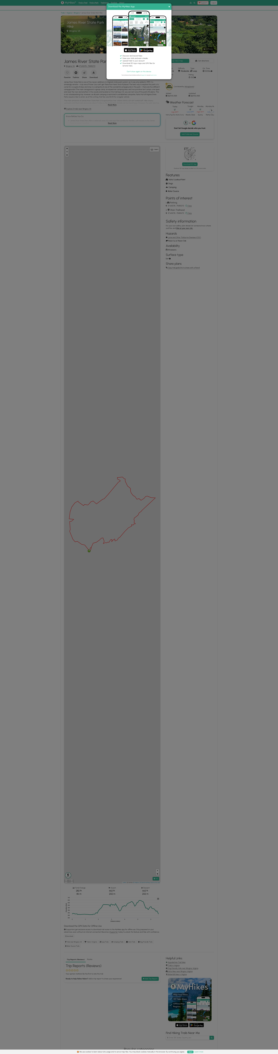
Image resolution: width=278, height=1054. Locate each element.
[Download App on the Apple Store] (130, 50)
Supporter (143, 75)
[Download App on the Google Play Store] (146, 49)
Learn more (153, 75)
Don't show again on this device (139, 71)
